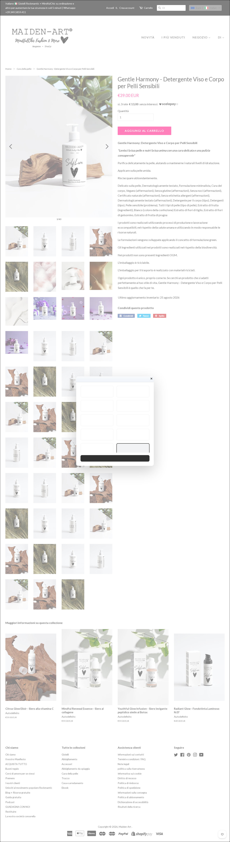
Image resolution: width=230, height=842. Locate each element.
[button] (97, 391)
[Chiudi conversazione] (151, 379)
